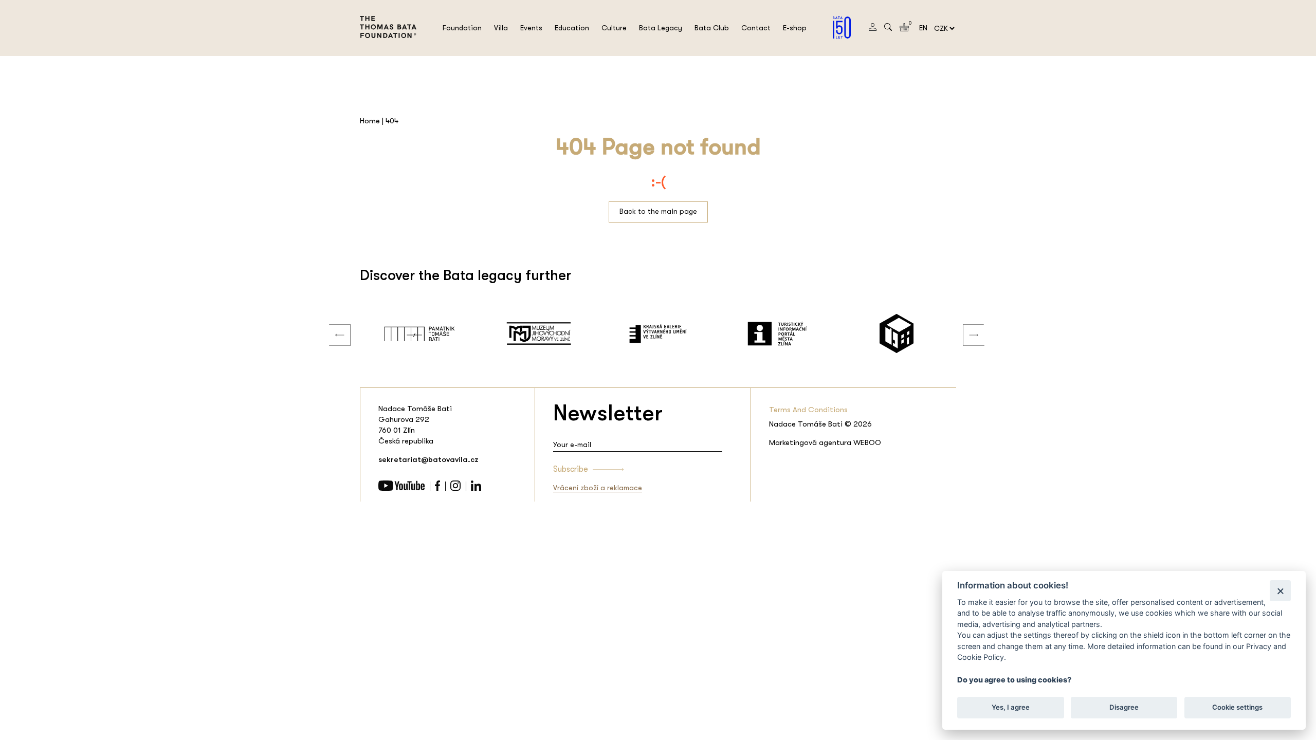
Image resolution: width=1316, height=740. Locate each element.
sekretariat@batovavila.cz (428, 459)
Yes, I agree (1011, 707)
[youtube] (401, 488)
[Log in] (872, 28)
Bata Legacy (660, 28)
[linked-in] (476, 488)
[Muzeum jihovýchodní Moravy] (538, 333)
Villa (501, 28)
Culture (614, 28)
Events (531, 28)
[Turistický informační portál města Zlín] (777, 333)
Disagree (1124, 707)
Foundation (462, 28)
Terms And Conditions (808, 409)
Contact (756, 28)
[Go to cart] (904, 29)
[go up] (976, 491)
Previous (332, 324)
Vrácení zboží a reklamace (597, 488)
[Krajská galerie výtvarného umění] (658, 333)
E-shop (795, 28)
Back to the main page (658, 211)
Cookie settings (1237, 707)
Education (572, 28)
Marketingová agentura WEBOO (825, 442)
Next (966, 324)
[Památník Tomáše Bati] (419, 333)
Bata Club (711, 28)
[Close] (1280, 590)
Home (370, 120)
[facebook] (437, 488)
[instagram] (455, 488)
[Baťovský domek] (896, 333)
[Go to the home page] (388, 44)
